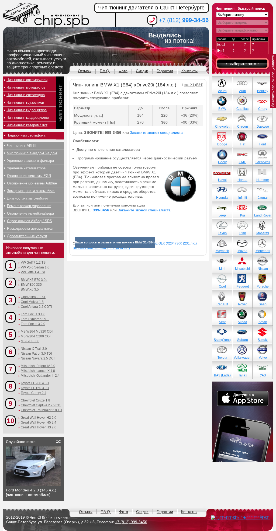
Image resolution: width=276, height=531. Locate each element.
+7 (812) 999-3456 (131, 522)
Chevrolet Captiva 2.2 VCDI (41, 405)
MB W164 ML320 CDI (37, 331)
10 (10, 420)
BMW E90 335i (32, 285)
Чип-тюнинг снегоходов (25, 95)
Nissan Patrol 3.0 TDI (36, 353)
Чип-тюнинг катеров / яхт (26, 125)
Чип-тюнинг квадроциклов (27, 118)
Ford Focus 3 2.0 (33, 324)
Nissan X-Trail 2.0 (34, 349)
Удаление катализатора (26, 168)
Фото (123, 71)
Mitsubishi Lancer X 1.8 (38, 371)
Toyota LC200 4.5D (35, 383)
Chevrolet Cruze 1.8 (35, 400)
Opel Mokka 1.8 (32, 302)
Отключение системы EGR (29, 176)
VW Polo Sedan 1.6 (35, 267)
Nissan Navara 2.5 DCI (37, 358)
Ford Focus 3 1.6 (33, 314)
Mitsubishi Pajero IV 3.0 (38, 366)
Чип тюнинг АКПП (21, 146)
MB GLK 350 (30, 341)
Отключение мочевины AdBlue (32, 183)
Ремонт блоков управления (29, 206)
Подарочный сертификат (26, 135)
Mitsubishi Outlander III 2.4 (40, 376)
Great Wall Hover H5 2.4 (38, 422)
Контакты (189, 71)
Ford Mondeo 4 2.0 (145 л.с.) (31, 490)
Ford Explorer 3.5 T (35, 319)
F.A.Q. (105, 71)
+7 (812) (184, 20)
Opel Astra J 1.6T (33, 297)
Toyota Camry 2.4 (33, 393)
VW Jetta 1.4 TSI (33, 272)
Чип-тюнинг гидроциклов (26, 110)
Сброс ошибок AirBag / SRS (29, 221)
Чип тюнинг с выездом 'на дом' (32, 153)
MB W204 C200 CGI (35, 336)
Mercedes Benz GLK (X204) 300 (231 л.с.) (166, 243)
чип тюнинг (58, 517)
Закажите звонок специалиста (156, 132)
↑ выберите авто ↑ (242, 63)
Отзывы (84, 71)
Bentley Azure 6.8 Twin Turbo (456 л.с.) (101, 248)
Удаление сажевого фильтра (30, 161)
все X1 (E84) (193, 85)
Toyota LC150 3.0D (35, 388)
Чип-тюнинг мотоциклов (25, 87)
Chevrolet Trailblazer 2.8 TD (41, 410)
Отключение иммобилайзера (30, 213)
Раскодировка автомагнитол (30, 228)
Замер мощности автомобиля (31, 191)
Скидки (142, 71)
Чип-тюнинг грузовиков (25, 102)
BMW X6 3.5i (30, 289)
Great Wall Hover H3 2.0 (38, 427)
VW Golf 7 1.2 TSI (33, 262)
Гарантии (165, 71)
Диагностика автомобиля (27, 198)
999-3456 (101, 210)
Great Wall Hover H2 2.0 (38, 418)
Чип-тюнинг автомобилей (26, 80)
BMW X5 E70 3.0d (34, 280)
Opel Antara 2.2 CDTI (36, 307)
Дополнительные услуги (27, 236)
